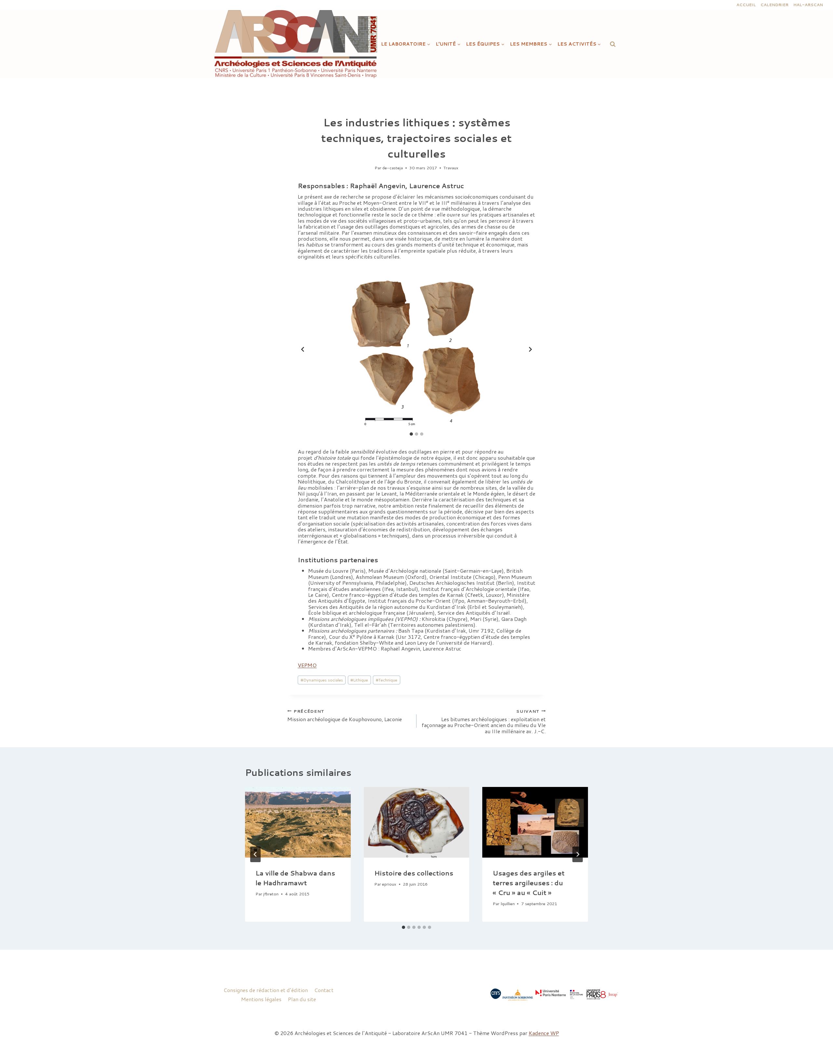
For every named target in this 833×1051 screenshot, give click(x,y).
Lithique (359, 680)
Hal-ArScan (808, 4)
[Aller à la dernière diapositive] (303, 349)
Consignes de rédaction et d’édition (266, 990)
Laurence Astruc (436, 185)
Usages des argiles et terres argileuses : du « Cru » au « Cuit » (529, 882)
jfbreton (271, 894)
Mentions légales (261, 999)
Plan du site (302, 999)
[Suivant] (577, 854)
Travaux (451, 168)
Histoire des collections (413, 872)
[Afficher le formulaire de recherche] (613, 44)
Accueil (746, 4)
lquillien (508, 903)
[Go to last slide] (255, 854)
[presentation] (298, 822)
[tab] (411, 434)
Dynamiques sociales (322, 680)
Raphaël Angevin (377, 185)
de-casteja (392, 168)
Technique (386, 680)
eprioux (389, 884)
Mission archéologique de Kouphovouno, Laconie (344, 715)
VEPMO (307, 665)
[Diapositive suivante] (530, 349)
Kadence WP (544, 1033)
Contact (324, 990)
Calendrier (774, 4)
